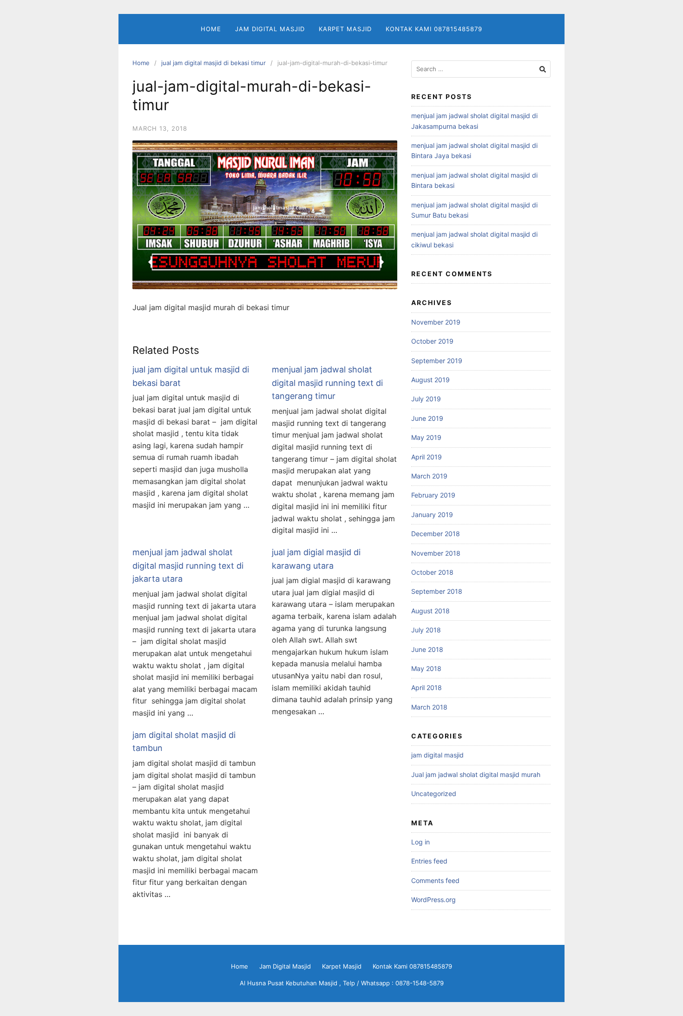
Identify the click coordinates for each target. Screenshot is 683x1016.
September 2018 (436, 591)
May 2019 (426, 437)
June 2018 (427, 649)
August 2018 (430, 611)
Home (211, 29)
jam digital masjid (437, 755)
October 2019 (432, 341)
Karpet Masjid (345, 29)
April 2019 (426, 457)
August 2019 (430, 380)
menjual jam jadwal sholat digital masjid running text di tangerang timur (327, 383)
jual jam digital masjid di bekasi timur (213, 62)
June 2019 (427, 418)
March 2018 (429, 707)
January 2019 (432, 514)
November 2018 (435, 553)
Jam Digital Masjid (270, 29)
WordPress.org (433, 899)
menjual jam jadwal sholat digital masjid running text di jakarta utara (187, 565)
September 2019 (436, 361)
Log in (420, 842)
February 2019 (433, 495)
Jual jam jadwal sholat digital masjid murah (475, 774)
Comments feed (435, 880)
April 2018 (426, 687)
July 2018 (426, 630)
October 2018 (432, 572)
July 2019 (426, 399)
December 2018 (435, 534)
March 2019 (429, 476)
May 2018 (426, 668)
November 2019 (435, 322)
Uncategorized (433, 793)
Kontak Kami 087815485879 (434, 29)
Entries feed (429, 861)
